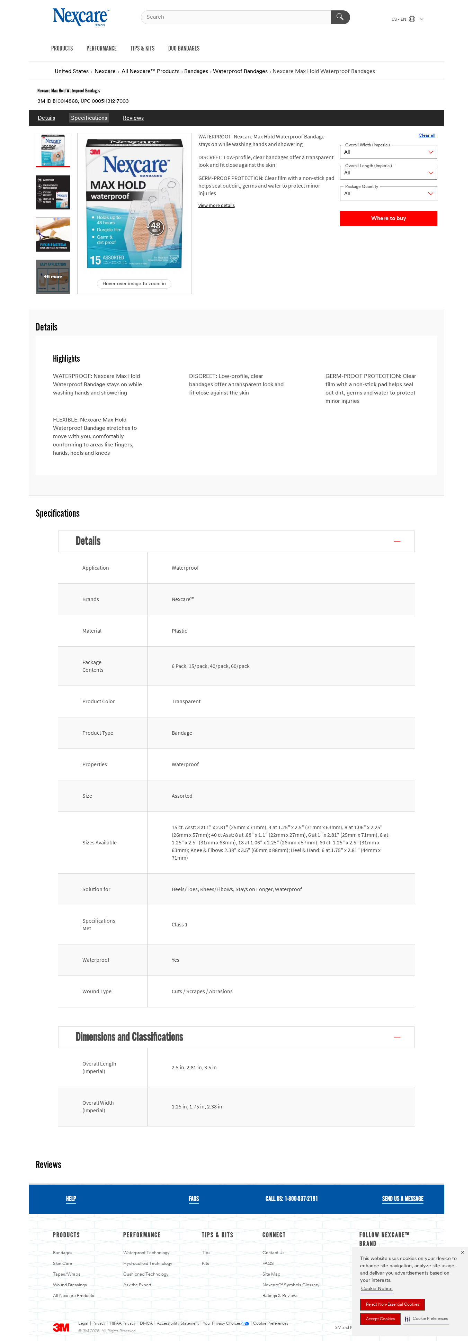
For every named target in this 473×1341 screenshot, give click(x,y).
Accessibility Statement (178, 1324)
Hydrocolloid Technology (147, 1263)
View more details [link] (216, 205)
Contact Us (273, 1253)
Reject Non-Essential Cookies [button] (392, 1305)
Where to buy (388, 218)
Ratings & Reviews (280, 1296)
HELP (71, 1199)
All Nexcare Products (73, 1296)
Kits (205, 1263)
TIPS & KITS (142, 49)
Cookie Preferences (270, 1324)
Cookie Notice (377, 1289)
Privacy (99, 1324)
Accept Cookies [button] (380, 1319)
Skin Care (62, 1263)
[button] (426, 1319)
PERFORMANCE (102, 49)
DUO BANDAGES (183, 49)
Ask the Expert (137, 1285)
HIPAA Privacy (123, 1324)
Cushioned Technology (146, 1274)
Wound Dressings (70, 1285)
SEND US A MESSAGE (402, 1199)
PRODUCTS (62, 49)
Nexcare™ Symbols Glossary (291, 1285)
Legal (83, 1324)
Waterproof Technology (146, 1253)
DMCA (146, 1324)
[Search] (340, 17)
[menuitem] (46, 118)
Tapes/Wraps (66, 1274)
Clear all (427, 135)
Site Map (271, 1274)
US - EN (399, 20)
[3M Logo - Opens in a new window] (82, 17)
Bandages (62, 1253)
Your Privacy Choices (222, 1324)
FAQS (194, 1199)
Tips (206, 1253)
